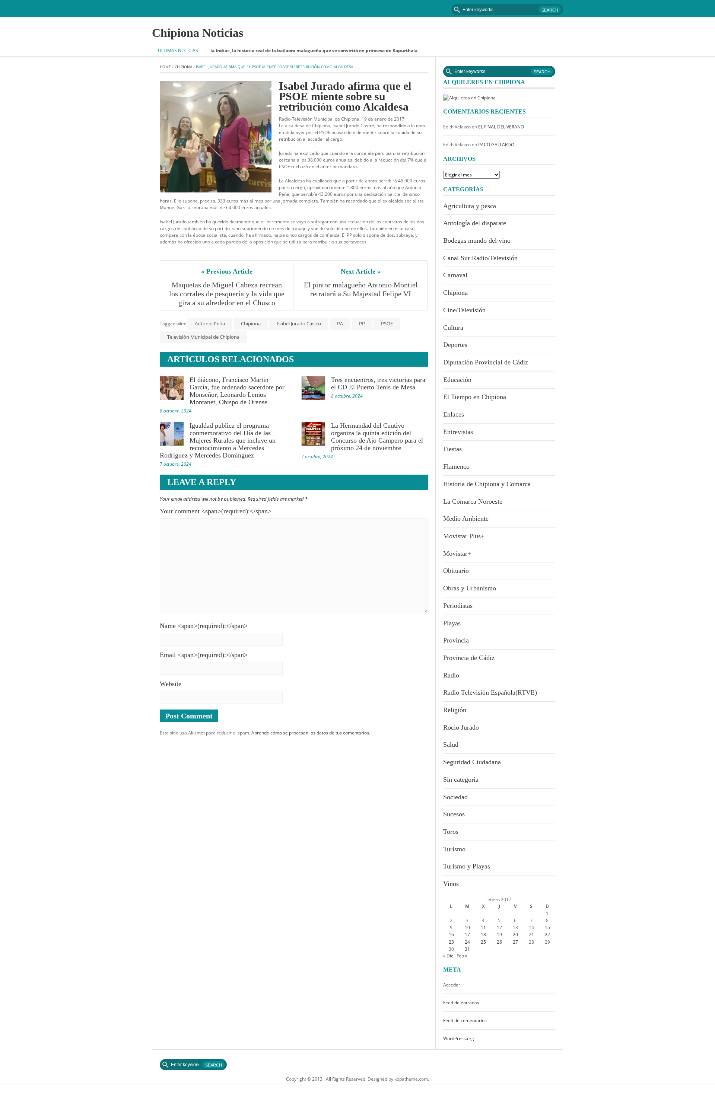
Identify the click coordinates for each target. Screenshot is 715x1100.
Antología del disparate (474, 223)
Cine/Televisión (464, 310)
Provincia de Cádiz (469, 657)
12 (499, 927)
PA (340, 323)
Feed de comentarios (465, 1020)
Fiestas (452, 449)
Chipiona (183, 66)
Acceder (451, 985)
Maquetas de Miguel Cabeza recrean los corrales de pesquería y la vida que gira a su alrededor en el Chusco (227, 294)
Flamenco (456, 466)
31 (467, 949)
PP (362, 323)
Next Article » (361, 271)
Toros (450, 831)
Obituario (456, 570)
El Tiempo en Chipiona (474, 397)
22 (547, 934)
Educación (457, 379)
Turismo (454, 849)
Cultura (453, 327)
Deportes (455, 344)
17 (467, 934)
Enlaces (453, 414)
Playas (452, 623)
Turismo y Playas (466, 866)
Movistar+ (457, 553)
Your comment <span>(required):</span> (215, 511)
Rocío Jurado (461, 727)
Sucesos (454, 814)
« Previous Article (226, 271)
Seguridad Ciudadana (472, 762)
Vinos (451, 883)
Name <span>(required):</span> (204, 625)
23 (451, 942)
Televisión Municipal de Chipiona (203, 337)
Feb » (462, 956)
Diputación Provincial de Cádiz (485, 362)
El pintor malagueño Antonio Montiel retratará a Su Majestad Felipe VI (362, 289)
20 (515, 934)
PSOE (387, 323)
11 (483, 927)
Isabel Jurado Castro (299, 323)
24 (467, 942)
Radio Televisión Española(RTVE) (490, 692)
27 (515, 942)
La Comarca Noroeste (472, 501)
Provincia (456, 640)
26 (499, 942)
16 (451, 934)
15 (547, 927)
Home (165, 66)
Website (170, 683)
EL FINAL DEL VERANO (501, 127)
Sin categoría (461, 779)
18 (483, 934)
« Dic (448, 956)
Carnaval (455, 275)
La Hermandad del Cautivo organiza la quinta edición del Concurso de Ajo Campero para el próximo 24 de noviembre (377, 437)
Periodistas (458, 605)
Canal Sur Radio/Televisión (480, 258)
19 (499, 934)
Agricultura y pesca (469, 206)
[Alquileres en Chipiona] (469, 97)
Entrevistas (458, 432)
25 (483, 942)
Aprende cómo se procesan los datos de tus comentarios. (310, 733)
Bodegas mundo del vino (477, 240)
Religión (454, 710)
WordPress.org (458, 1038)
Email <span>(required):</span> (204, 654)
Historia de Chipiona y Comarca (487, 484)
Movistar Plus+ (463, 536)
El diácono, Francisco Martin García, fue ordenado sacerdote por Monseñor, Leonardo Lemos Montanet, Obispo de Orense (237, 391)
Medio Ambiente (466, 518)
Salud (450, 744)
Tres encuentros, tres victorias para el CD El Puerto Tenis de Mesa (378, 383)
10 (467, 927)
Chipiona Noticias (197, 32)
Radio (451, 675)
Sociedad (455, 797)
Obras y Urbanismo (469, 588)
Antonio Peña (210, 323)
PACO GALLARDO (496, 144)
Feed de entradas (461, 1002)
